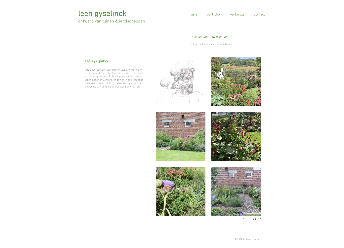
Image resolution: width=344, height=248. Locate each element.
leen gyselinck (102, 14)
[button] (180, 81)
